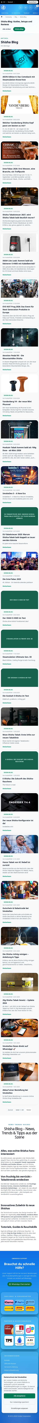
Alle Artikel (7, 29)
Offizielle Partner (10, 1364)
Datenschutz (8, 1374)
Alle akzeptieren (19, 1396)
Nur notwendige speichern (19, 1402)
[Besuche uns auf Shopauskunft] (30, 1341)
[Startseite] (3, 7)
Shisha (5, 13)
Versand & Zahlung (11, 1367)
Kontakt (7, 1360)
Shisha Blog (19, 29)
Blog (16, 17)
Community (8, 17)
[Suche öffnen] (31, 7)
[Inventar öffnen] (26, 7)
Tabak (27, 13)
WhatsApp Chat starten (21, 1284)
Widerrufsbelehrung (11, 1370)
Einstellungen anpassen (19, 1408)
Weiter (29, 1110)
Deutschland (33, 2)
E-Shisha (16, 13)
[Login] (21, 7)
